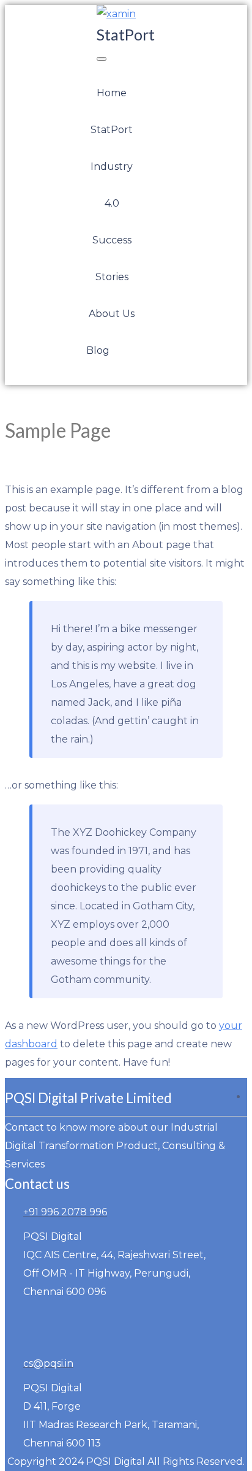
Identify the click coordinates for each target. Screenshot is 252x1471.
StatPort (112, 130)
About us (112, 313)
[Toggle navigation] (101, 59)
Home (112, 93)
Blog (97, 350)
